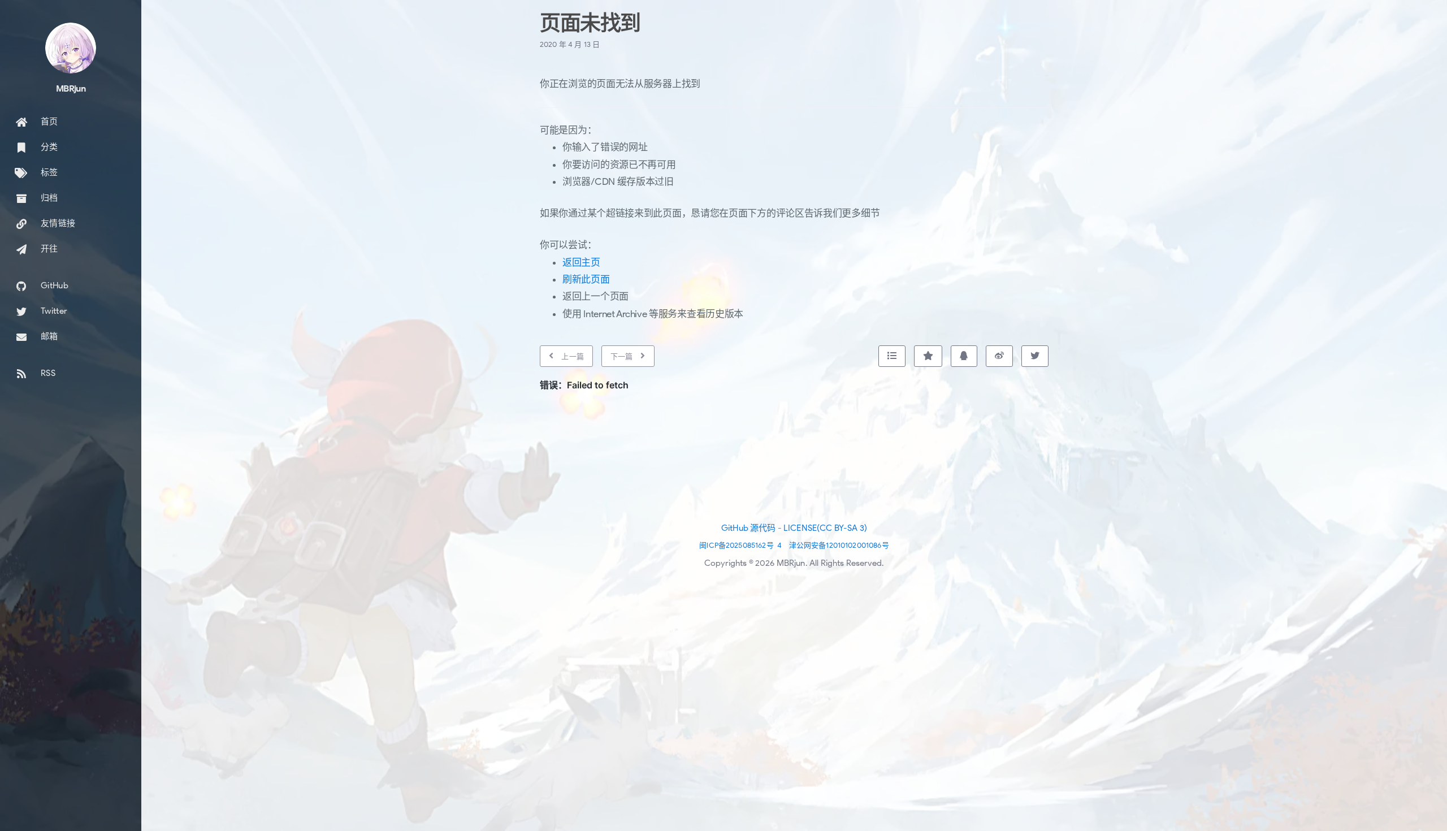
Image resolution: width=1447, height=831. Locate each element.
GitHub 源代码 (748, 528)
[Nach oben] (892, 356)
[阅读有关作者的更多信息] (70, 48)
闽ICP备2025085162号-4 (740, 545)
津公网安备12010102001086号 (839, 545)
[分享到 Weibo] (999, 356)
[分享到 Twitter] (1035, 356)
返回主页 (581, 263)
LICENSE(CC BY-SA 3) (825, 528)
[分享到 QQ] (964, 356)
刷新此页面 (586, 279)
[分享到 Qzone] (928, 356)
